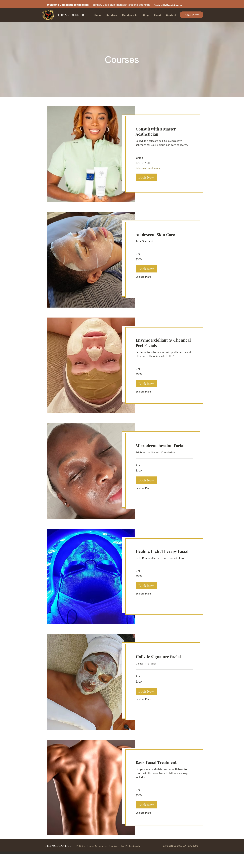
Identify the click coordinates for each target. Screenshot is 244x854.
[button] (146, 177)
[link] (164, 131)
